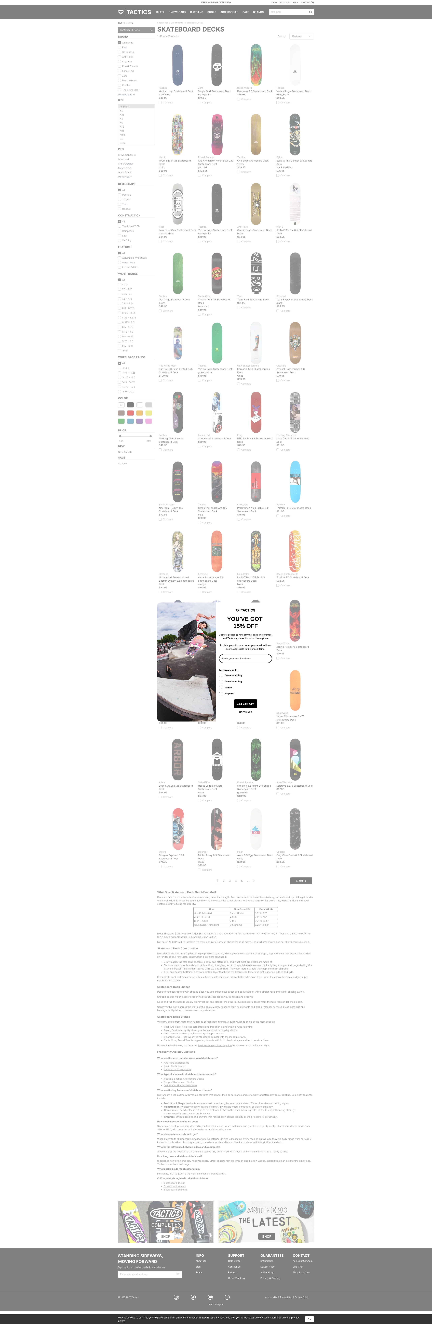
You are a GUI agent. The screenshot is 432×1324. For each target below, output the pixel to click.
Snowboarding (233, 681)
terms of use (279, 1317)
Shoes (228, 687)
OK (309, 1319)
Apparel (229, 693)
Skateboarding (233, 675)
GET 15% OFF (245, 703)
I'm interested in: (228, 670)
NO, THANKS (245, 712)
